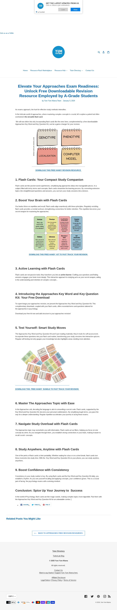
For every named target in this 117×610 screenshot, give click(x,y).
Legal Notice (45, 580)
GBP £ (10, 596)
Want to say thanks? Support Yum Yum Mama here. (58, 573)
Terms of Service (70, 580)
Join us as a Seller (7, 33)
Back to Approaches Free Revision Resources (60, 533)
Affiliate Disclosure (58, 577)
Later (63, 9)
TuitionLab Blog (58, 556)
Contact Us (58, 570)
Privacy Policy (56, 580)
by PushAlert (41, 12)
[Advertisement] (58, 16)
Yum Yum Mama (106, 602)
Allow (75, 9)
